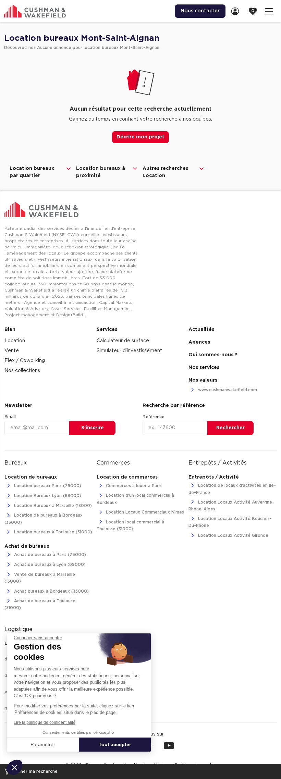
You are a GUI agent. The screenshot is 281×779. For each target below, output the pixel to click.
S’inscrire (92, 427)
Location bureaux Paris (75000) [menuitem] (47, 486)
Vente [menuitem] (11, 350)
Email (10, 417)
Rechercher (230, 427)
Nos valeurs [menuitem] (202, 380)
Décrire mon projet (140, 137)
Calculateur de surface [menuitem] (123, 340)
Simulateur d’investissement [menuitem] (129, 350)
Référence (153, 417)
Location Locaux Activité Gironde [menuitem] (232, 535)
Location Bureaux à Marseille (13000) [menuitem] (52, 506)
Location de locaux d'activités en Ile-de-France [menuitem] (232, 489)
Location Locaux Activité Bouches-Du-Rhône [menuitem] (230, 522)
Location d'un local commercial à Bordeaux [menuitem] (135, 499)
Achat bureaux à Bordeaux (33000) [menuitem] (51, 591)
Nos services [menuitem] (203, 367)
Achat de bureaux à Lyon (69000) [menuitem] (49, 565)
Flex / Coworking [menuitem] (24, 360)
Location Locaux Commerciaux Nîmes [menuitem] (144, 512)
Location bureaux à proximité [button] (100, 172)
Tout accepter (115, 744)
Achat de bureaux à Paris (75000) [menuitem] (49, 555)
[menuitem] (237, 11)
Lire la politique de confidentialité (44, 722)
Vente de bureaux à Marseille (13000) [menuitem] (39, 577)
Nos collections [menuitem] (22, 370)
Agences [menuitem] (199, 342)
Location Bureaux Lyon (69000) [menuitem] (47, 496)
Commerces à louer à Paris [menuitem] (133, 486)
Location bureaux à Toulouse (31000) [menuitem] (52, 532)
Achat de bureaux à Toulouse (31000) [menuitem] (39, 604)
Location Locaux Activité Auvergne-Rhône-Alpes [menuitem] (231, 505)
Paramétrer (42, 744)
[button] (14, 767)
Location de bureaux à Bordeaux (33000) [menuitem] (43, 519)
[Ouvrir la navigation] (269, 11)
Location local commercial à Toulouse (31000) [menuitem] (130, 525)
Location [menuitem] (14, 340)
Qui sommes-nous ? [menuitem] (212, 355)
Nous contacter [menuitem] (200, 11)
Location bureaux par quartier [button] (32, 172)
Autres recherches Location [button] (165, 172)
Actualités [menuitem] (201, 329)
